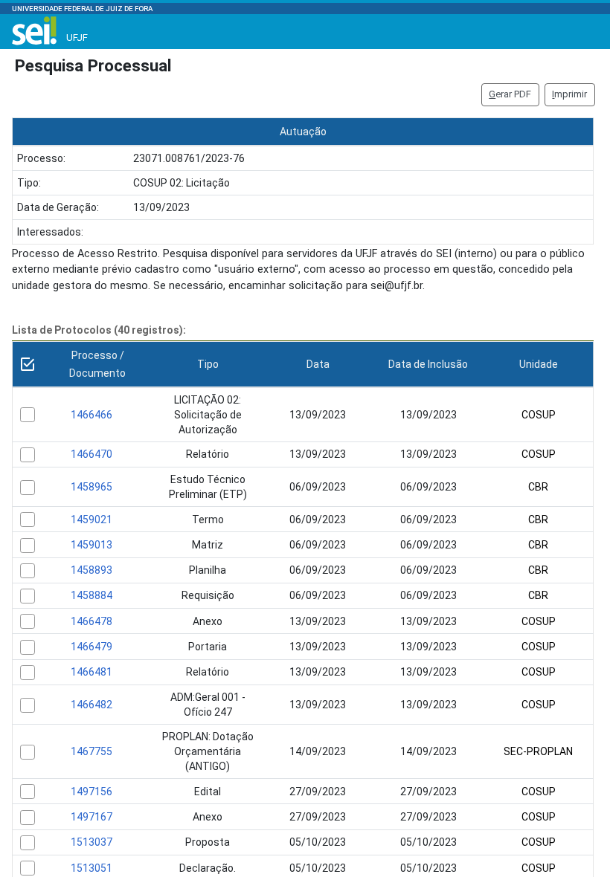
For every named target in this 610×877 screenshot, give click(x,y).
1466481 (91, 672)
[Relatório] (27, 454)
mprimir (569, 94)
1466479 (91, 647)
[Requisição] (27, 596)
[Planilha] (27, 570)
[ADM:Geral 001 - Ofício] (27, 705)
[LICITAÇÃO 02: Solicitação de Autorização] (27, 414)
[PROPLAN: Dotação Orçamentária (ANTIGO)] (27, 752)
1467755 (91, 751)
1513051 (91, 868)
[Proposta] (27, 842)
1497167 (91, 817)
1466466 (91, 415)
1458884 (91, 595)
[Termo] (27, 519)
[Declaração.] (27, 868)
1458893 (91, 570)
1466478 (91, 621)
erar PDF (510, 94)
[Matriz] (27, 545)
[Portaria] (27, 647)
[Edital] (27, 791)
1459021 (91, 519)
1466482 (91, 705)
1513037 (91, 842)
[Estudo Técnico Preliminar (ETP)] (27, 487)
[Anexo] (27, 621)
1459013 (91, 545)
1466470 (91, 454)
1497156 (91, 791)
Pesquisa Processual (93, 65)
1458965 (91, 487)
